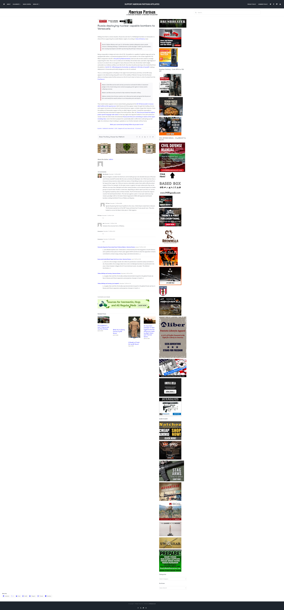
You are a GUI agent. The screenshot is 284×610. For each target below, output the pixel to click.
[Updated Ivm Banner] (123, 300)
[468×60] (115, 19)
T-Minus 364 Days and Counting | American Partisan (109, 273)
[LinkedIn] (145, 137)
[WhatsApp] (147, 137)
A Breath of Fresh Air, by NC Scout (134, 343)
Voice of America (140, 39)
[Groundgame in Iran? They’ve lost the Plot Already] (103, 317)
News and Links (131, 128)
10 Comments (138, 128)
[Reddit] (142, 137)
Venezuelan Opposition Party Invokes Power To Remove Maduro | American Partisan (116, 247)
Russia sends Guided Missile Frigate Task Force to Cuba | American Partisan (114, 259)
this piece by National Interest (122, 58)
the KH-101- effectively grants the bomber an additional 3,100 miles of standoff (127, 67)
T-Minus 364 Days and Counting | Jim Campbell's (108, 283)
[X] (139, 137)
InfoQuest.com (152, 603)
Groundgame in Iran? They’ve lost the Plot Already (103, 327)
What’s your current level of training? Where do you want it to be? (126, 124)
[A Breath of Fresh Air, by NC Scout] (134, 317)
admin (100, 128)
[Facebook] (137, 137)
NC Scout (125, 128)
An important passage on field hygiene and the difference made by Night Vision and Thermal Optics (149, 331)
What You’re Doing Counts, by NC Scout (119, 331)
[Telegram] (152, 137)
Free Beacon (101, 79)
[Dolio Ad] (127, 144)
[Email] (150, 137)
